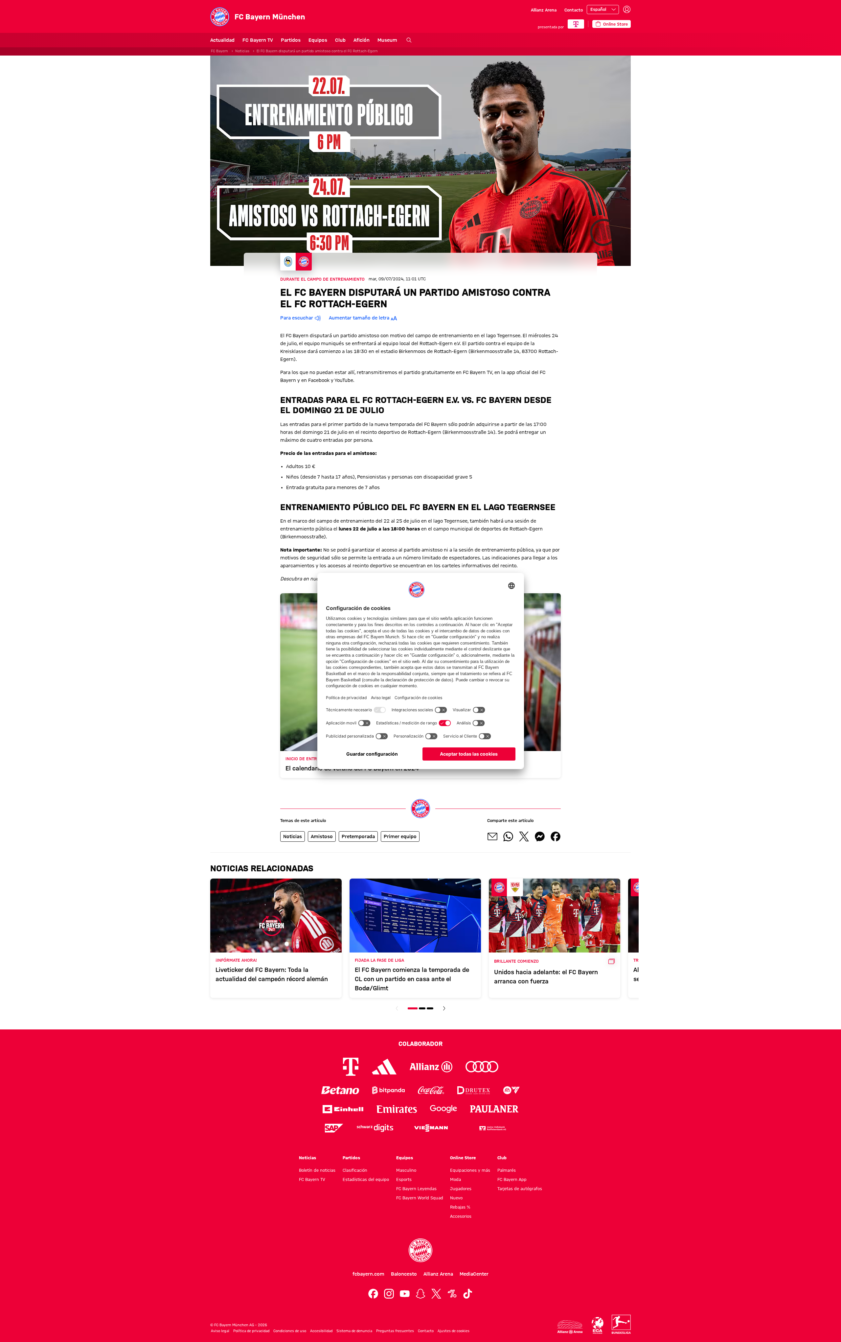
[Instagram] (389, 1293)
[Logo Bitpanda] (388, 1090)
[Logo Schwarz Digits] (375, 1128)
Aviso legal (220, 1331)
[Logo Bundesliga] (621, 1324)
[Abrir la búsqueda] (409, 40)
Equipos (317, 40)
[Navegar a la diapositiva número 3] (430, 1008)
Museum (387, 40)
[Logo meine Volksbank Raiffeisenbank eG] (492, 1128)
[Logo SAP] (334, 1128)
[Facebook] (373, 1293)
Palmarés (506, 1170)
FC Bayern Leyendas (416, 1188)
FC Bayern (219, 51)
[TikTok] (468, 1293)
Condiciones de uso (289, 1331)
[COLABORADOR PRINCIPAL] (576, 24)
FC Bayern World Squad (419, 1197)
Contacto (573, 10)
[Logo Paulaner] (494, 1109)
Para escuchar (296, 317)
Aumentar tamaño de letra (359, 317)
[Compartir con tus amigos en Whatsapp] (508, 836)
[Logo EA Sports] (511, 1090)
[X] (436, 1293)
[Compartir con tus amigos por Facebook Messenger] (539, 836)
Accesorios (460, 1216)
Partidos (291, 40)
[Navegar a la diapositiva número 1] (413, 1008)
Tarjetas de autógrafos (519, 1188)
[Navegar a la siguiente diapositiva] (444, 1008)
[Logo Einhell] (343, 1109)
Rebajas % (460, 1207)
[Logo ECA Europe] (597, 1325)
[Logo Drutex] (473, 1090)
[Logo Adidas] (384, 1066)
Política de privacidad (251, 1331)
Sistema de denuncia (354, 1331)
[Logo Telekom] (351, 1067)
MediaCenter (474, 1274)
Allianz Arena (544, 10)
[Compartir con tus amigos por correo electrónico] (492, 836)
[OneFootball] (452, 1293)
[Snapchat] (420, 1293)
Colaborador (420, 1043)
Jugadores (460, 1188)
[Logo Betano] (340, 1090)
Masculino (406, 1170)
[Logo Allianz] (431, 1066)
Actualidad (222, 40)
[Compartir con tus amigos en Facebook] (555, 836)
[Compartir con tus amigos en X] (524, 836)
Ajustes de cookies (453, 1331)
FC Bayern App (512, 1179)
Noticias (242, 51)
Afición (361, 40)
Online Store (463, 1157)
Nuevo (456, 1197)
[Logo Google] (443, 1109)
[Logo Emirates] (396, 1109)
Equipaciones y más (470, 1170)
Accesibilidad (321, 1331)
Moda (455, 1179)
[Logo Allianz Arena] (570, 1327)
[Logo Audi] (482, 1066)
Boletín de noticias (317, 1170)
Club (340, 40)
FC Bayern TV (257, 40)
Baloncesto (404, 1274)
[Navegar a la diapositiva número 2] (422, 1008)
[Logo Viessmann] (431, 1128)
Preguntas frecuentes (395, 1331)
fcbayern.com (368, 1274)
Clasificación (355, 1170)
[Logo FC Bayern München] (420, 1250)
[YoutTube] (404, 1293)
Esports (404, 1179)
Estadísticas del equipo (366, 1179)
